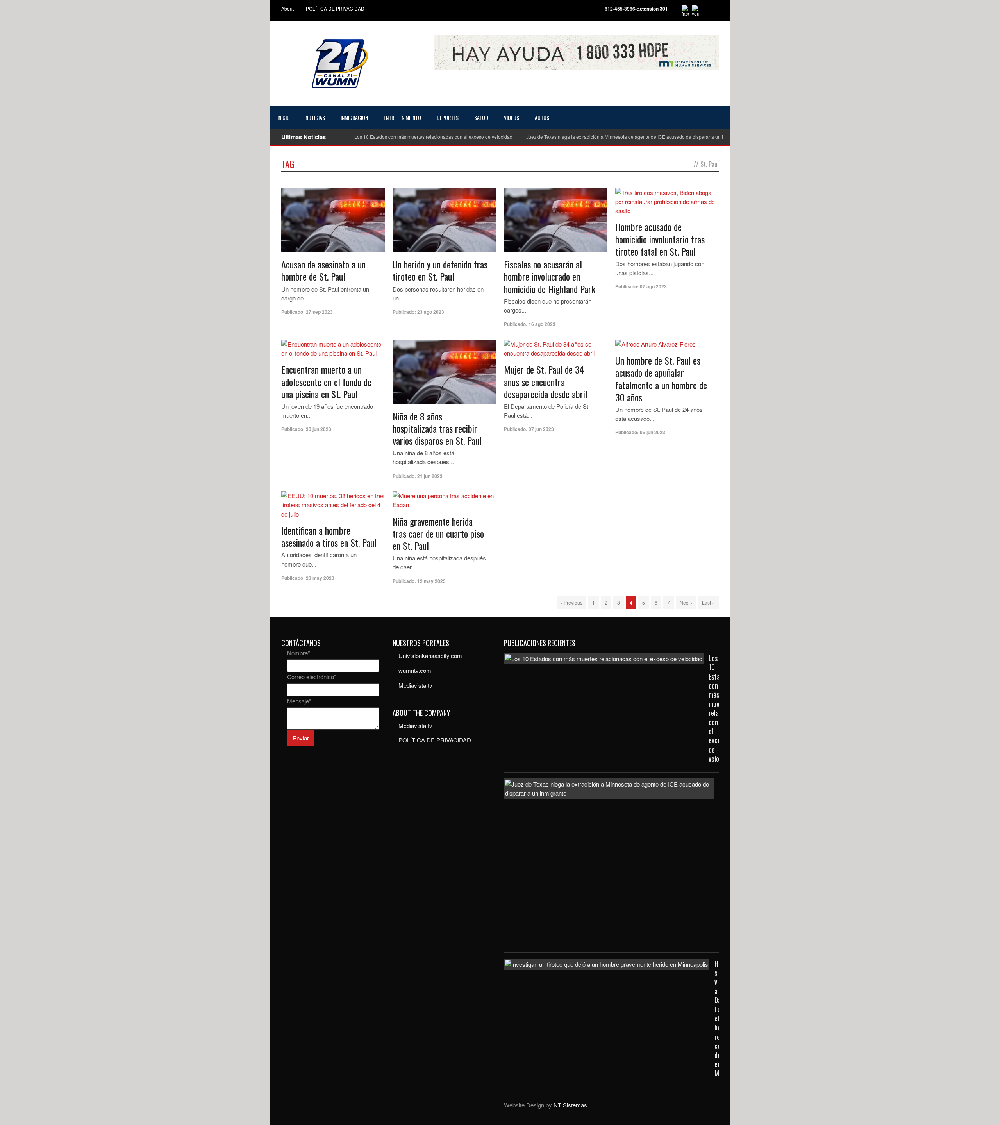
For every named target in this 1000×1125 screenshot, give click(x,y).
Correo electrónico (311, 676)
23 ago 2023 (430, 311)
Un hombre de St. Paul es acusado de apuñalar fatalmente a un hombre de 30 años (661, 378)
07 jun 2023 (541, 429)
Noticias (315, 117)
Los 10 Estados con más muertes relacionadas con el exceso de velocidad (433, 136)
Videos (511, 117)
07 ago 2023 (653, 286)
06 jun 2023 (652, 432)
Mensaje (299, 701)
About (287, 8)
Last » (708, 602)
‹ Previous (571, 602)
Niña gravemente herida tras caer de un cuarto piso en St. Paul (438, 533)
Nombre (298, 653)
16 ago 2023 (542, 323)
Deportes (448, 117)
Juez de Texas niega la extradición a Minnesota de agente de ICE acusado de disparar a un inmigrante (635, 136)
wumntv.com (414, 670)
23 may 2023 (320, 577)
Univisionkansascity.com (430, 655)
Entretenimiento (402, 117)
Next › (686, 602)
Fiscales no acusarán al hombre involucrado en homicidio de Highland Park (549, 276)
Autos (542, 117)
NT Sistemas (570, 1105)
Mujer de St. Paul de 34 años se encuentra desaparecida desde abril (546, 381)
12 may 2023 (431, 581)
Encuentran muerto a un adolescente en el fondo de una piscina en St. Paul (326, 381)
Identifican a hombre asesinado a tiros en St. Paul (329, 536)
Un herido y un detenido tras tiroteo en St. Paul (440, 270)
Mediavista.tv (415, 685)
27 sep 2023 (319, 311)
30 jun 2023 (318, 429)
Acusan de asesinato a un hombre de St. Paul (323, 270)
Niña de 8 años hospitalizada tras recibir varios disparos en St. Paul (437, 428)
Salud (481, 117)
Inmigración (354, 117)
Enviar (301, 738)
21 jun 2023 (430, 475)
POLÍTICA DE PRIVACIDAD (335, 8)
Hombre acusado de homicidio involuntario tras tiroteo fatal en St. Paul (660, 239)
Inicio (283, 117)
